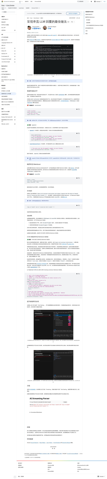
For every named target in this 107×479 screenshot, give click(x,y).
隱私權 (22, 476)
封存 (48, 469)
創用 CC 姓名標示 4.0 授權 (44, 453)
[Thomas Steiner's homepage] (40, 29)
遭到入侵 (65, 197)
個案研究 (26, 1)
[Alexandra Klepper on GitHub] (48, 29)
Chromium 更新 (51, 465)
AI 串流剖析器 (32, 389)
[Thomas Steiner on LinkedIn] (34, 29)
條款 (19, 476)
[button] (8, 40)
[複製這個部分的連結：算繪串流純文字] (38, 91)
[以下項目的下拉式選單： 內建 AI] (5, 8)
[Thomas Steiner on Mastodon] (36, 29)
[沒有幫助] (79, 18)
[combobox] (83, 1)
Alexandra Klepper (66, 442)
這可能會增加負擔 (65, 101)
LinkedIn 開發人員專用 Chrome (83, 469)
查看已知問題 (20, 467)
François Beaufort (34, 442)
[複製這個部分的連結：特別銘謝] (34, 439)
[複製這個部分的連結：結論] (31, 427)
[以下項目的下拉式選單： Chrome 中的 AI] (39, 8)
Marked (72, 168)
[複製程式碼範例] (79, 109)
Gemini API (31, 39)
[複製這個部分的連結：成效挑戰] (33, 216)
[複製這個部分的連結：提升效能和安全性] (40, 301)
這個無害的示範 (38, 200)
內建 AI (2, 8)
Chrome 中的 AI (35, 8)
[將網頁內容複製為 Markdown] (72, 22)
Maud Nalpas (42, 442)
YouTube (79, 467)
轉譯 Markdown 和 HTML (55, 120)
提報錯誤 (20, 465)
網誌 (31, 1)
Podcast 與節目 (51, 471)
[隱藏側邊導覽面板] (15, 477)
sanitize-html (71, 244)
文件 (20, 1)
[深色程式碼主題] (77, 109)
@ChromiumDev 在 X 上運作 (83, 465)
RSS (78, 471)
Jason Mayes (49, 442)
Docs (2, 5)
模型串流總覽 (53, 80)
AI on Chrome (10, 5)
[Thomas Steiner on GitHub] (33, 29)
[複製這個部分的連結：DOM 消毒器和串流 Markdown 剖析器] (49, 237)
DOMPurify (64, 244)
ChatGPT (54, 35)
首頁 (28, 18)
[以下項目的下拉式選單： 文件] (22, 1)
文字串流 (38, 39)
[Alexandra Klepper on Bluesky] (50, 29)
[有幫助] (77, 18)
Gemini (49, 35)
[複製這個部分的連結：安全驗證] (33, 191)
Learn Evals (21, 8)
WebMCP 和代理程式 (12, 8)
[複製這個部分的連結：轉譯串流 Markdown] (42, 164)
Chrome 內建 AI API (56, 39)
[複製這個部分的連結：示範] (31, 386)
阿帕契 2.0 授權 (59, 453)
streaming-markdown (42, 263)
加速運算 (27, 8)
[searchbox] (8, 12)
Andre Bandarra (57, 442)
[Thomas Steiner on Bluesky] (38, 29)
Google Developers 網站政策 (72, 453)
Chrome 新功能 (38, 1)
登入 (105, 1)
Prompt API (65, 39)
